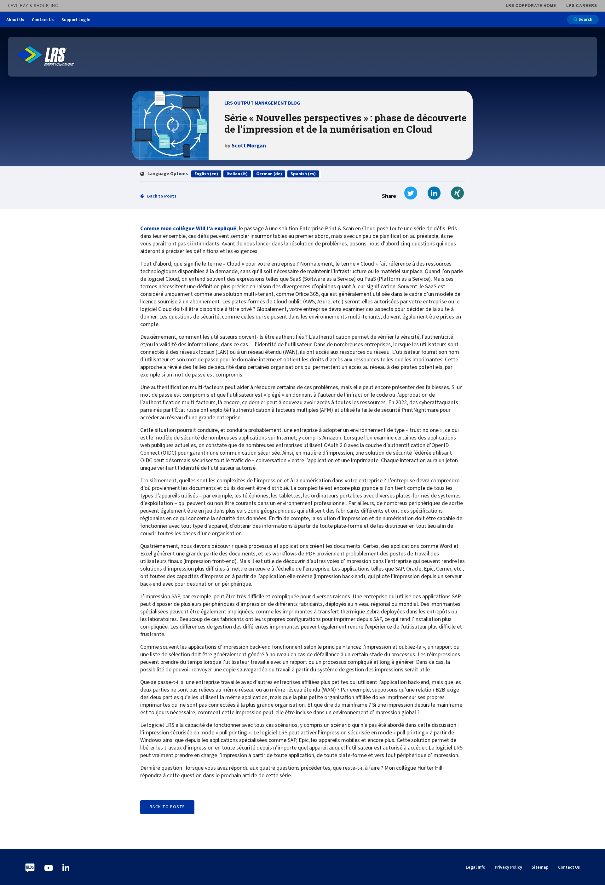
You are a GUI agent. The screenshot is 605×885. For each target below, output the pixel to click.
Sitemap (540, 867)
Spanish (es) (303, 174)
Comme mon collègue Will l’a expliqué (188, 229)
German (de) (269, 174)
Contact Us (43, 20)
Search (585, 19)
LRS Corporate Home (531, 5)
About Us (15, 20)
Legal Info (475, 867)
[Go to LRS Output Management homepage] (45, 56)
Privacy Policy (508, 867)
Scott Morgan (249, 146)
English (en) (206, 174)
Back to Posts (161, 196)
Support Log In (75, 20)
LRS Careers (581, 5)
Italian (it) (237, 174)
